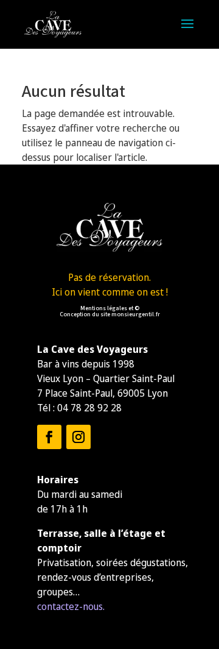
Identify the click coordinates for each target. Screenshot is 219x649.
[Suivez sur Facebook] (49, 437)
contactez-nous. (71, 606)
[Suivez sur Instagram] (78, 437)
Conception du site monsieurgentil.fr (110, 314)
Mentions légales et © (109, 308)
